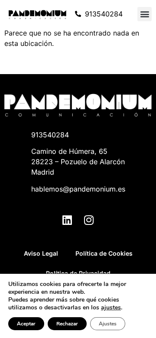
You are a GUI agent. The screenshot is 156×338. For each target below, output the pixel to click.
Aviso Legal (41, 253)
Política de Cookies (104, 253)
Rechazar (67, 323)
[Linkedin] (67, 220)
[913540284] (78, 14)
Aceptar (26, 323)
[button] (144, 14)
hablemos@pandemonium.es (78, 189)
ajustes (111, 308)
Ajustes (108, 323)
